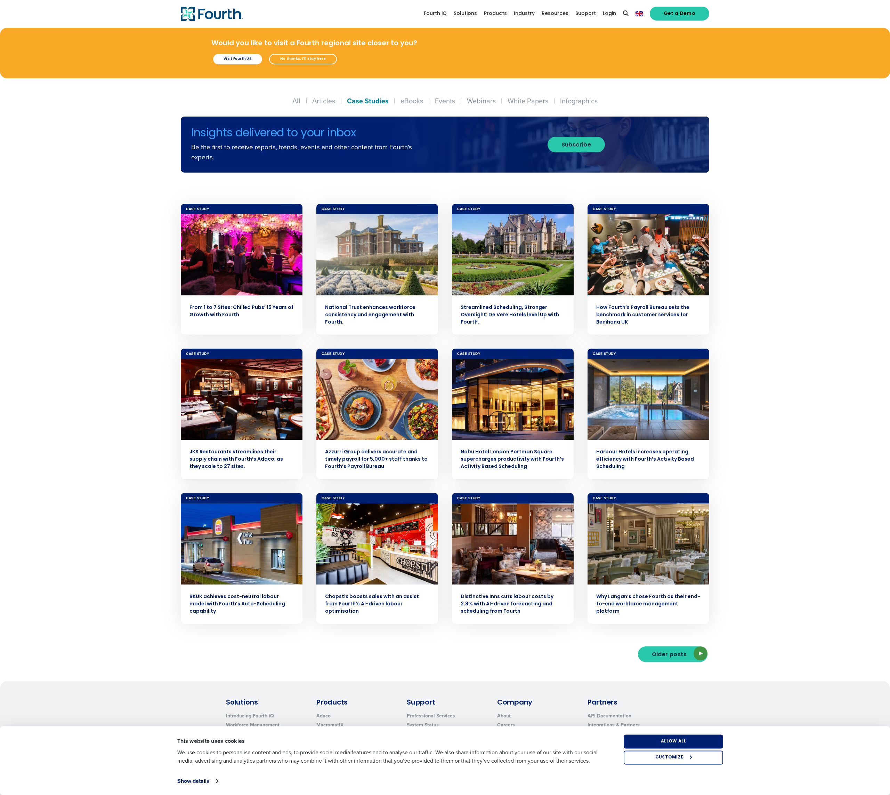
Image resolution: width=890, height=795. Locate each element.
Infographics (579, 101)
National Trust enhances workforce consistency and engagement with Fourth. (370, 315)
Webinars (481, 101)
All (296, 101)
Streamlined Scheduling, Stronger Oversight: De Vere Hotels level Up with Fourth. (510, 315)
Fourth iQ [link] (435, 13)
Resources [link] (555, 13)
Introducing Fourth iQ (250, 716)
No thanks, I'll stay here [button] (303, 59)
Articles (323, 101)
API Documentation (609, 716)
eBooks (411, 101)
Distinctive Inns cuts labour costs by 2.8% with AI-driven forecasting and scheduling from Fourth (507, 604)
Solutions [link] (465, 13)
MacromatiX (329, 725)
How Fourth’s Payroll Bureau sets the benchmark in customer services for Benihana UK (642, 315)
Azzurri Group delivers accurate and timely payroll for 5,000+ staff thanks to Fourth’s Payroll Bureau (376, 459)
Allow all (673, 741)
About (504, 716)
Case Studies (368, 101)
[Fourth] (212, 14)
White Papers (528, 101)
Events (445, 101)
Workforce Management (253, 725)
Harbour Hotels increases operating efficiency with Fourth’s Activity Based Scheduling (645, 459)
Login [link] (609, 13)
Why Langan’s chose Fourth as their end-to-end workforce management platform (648, 604)
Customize (669, 757)
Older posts (669, 655)
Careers (506, 725)
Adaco (323, 716)
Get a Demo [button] (680, 13)
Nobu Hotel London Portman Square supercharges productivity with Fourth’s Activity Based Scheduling (512, 459)
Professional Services (431, 716)
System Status (423, 725)
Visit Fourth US (238, 59)
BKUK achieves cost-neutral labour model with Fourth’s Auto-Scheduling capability (237, 604)
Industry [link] (524, 13)
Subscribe (576, 145)
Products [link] (495, 13)
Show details (193, 781)
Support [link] (585, 13)
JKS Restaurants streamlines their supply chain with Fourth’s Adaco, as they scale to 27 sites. (236, 459)
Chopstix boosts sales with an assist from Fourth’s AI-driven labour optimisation (372, 604)
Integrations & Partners (614, 725)
